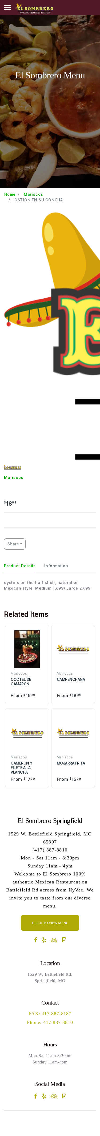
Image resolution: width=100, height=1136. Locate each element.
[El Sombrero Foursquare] (64, 940)
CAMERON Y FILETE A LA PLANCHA (22, 767)
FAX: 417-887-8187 (50, 1013)
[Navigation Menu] (7, 7)
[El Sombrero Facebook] (35, 940)
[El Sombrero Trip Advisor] (54, 940)
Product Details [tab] (20, 565)
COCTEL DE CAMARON (21, 681)
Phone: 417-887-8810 (50, 1022)
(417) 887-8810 (50, 850)
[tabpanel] (50, 585)
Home (10, 194)
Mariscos (33, 194)
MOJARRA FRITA (71, 763)
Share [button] (13, 544)
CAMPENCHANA (71, 679)
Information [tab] (56, 565)
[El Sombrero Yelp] (44, 940)
